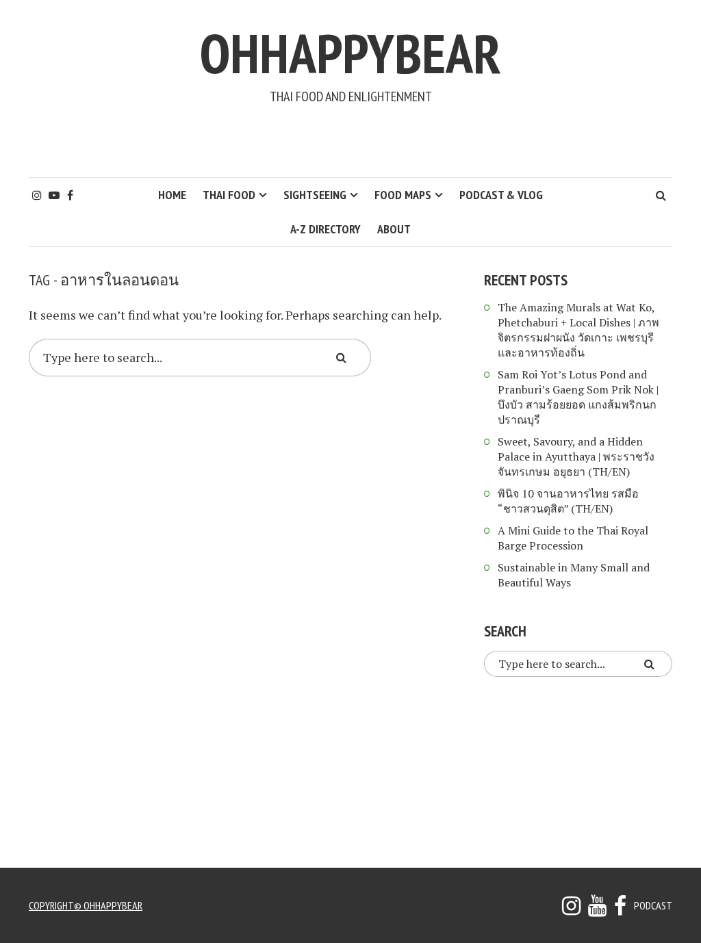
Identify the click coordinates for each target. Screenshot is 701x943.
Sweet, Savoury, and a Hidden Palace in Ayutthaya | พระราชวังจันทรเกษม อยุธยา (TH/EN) (576, 456)
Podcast (653, 905)
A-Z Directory (325, 229)
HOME (172, 195)
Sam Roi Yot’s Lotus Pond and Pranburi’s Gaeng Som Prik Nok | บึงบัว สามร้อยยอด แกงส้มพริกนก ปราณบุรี (578, 397)
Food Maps (402, 195)
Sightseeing (314, 195)
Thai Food (229, 195)
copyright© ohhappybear (85, 905)
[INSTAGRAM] (571, 909)
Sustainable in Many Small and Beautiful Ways (574, 575)
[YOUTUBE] (597, 909)
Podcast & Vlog (501, 195)
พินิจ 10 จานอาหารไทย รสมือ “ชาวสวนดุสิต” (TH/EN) (568, 501)
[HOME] (620, 909)
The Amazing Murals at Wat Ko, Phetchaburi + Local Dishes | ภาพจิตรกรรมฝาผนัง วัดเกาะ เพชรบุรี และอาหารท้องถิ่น (578, 330)
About (394, 229)
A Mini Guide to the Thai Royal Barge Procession (573, 538)
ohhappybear (350, 53)
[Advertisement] (350, 141)
